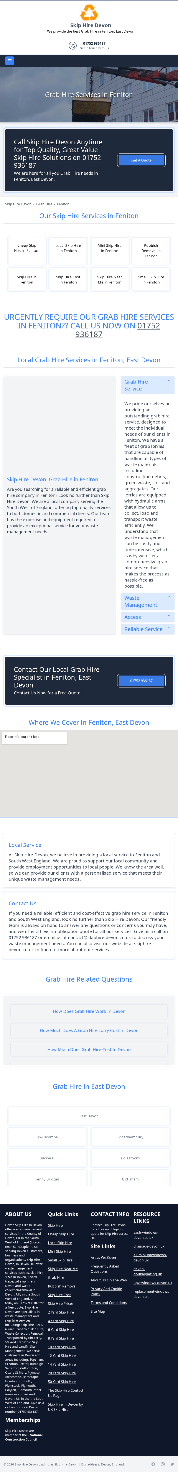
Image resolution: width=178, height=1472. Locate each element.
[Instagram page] (163, 1464)
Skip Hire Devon (90, 25)
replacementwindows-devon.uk (152, 1294)
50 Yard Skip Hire (62, 1381)
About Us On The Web (109, 1280)
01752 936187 (141, 680)
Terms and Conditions (109, 1302)
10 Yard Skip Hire (62, 1347)
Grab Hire (56, 1277)
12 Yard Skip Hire (62, 1355)
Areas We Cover (104, 1257)
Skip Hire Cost (59, 1294)
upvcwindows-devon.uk (153, 1282)
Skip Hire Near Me (63, 1268)
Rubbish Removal (62, 1286)
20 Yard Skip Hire (62, 1373)
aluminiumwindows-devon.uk (150, 1258)
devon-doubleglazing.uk (148, 1271)
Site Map (98, 1311)
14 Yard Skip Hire (62, 1364)
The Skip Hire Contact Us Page (65, 1393)
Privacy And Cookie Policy (106, 1291)
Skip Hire (55, 1225)
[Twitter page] (172, 1464)
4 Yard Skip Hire (61, 1321)
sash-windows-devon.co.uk (146, 1235)
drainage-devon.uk (149, 1246)
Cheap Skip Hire (61, 1234)
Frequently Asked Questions (105, 1269)
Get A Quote (141, 160)
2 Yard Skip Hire (61, 1312)
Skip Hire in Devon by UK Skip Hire (65, 1407)
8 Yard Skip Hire (61, 1338)
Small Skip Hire (60, 1260)
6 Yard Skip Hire (61, 1329)
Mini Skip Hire (59, 1251)
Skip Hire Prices (61, 1303)
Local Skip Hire (60, 1242)
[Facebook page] (153, 1464)
